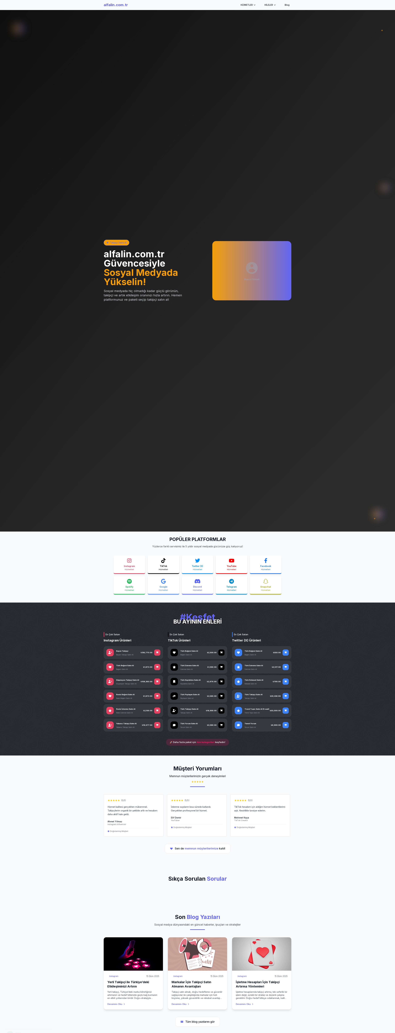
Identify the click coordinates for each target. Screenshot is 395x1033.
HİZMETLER (247, 5)
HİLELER (268, 5)
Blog (287, 5)
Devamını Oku (114, 1004)
